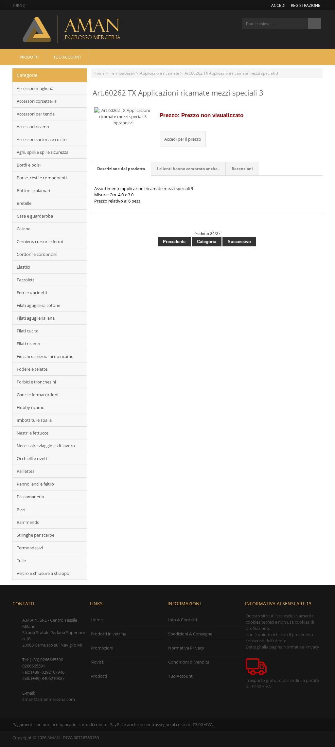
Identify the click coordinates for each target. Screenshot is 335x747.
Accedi (278, 5)
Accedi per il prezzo (182, 139)
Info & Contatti (182, 620)
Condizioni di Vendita (188, 662)
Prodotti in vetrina (108, 634)
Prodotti (29, 57)
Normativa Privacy (186, 648)
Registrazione (305, 5)
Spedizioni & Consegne (190, 634)
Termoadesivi (122, 73)
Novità (97, 662)
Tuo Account (67, 57)
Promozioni (102, 648)
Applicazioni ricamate (159, 73)
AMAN (53, 737)
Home (99, 73)
